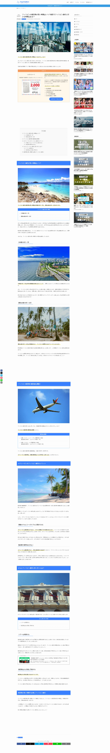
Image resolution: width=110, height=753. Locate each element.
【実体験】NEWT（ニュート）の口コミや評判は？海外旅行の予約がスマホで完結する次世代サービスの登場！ (49, 659)
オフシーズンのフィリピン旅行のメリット (33, 141)
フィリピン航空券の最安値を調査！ (32, 138)
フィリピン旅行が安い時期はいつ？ (32, 133)
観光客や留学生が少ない (31, 144)
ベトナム (77, 24)
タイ (76, 18)
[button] (21, 744)
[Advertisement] (44, 115)
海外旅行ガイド (78, 29)
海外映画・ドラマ (79, 32)
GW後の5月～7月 (29, 135)
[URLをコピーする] (66, 744)
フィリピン (20, 737)
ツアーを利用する (29, 148)
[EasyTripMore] (23, 2)
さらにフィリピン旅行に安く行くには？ (33, 146)
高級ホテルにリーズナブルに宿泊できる (34, 142)
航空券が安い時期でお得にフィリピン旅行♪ (34, 152)
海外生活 (77, 34)
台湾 (76, 26)
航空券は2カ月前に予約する (31, 149)
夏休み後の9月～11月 (30, 136)
